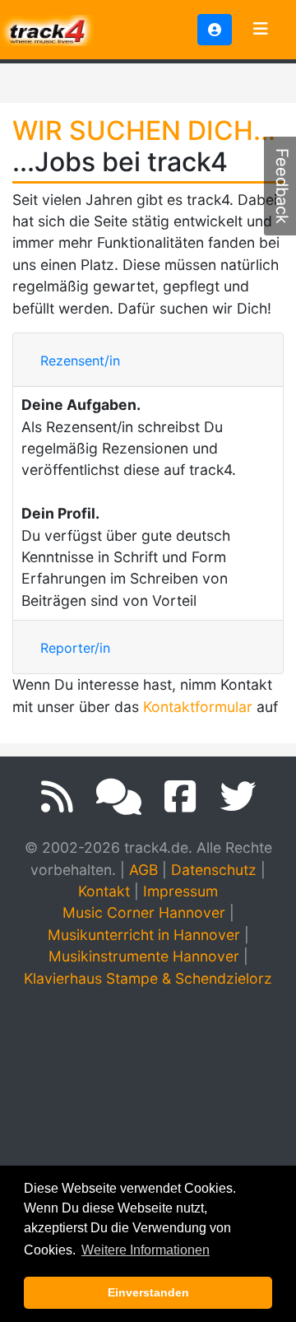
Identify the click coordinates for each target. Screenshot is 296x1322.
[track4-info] (119, 797)
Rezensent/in (80, 360)
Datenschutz (214, 869)
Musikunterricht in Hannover (144, 934)
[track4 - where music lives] (47, 28)
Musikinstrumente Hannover (144, 956)
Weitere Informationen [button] (145, 1250)
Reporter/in (75, 648)
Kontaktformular (197, 706)
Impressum (180, 891)
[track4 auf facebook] (180, 797)
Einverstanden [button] (148, 1292)
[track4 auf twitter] (237, 797)
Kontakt (104, 891)
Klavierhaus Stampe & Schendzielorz (148, 978)
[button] (214, 29)
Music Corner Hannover (143, 912)
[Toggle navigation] (260, 29)
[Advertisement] (148, 1155)
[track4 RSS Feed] (57, 797)
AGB (143, 869)
